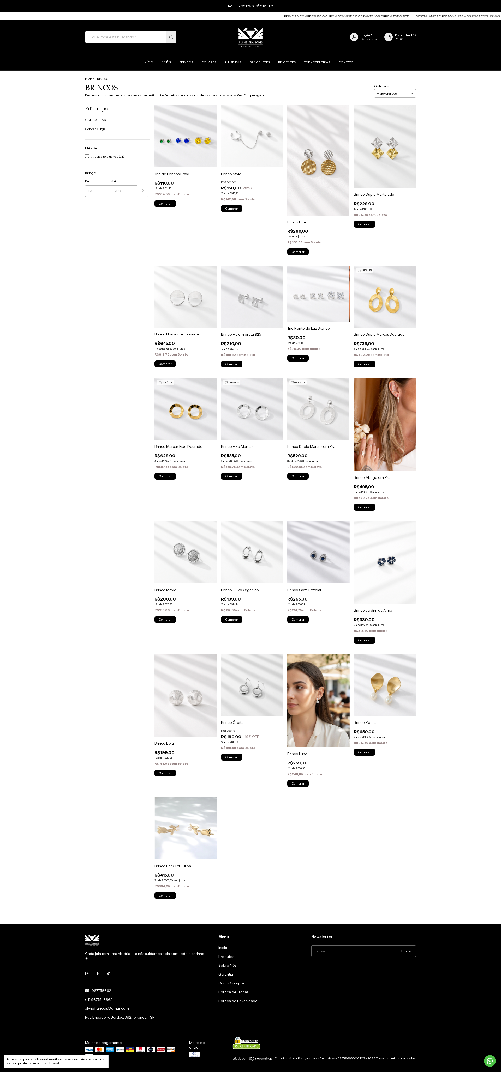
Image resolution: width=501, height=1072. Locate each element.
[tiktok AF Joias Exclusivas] (108, 973)
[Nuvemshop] (252, 1060)
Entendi (54, 1063)
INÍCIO (148, 62)
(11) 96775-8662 (98, 999)
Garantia (225, 974)
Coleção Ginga (95, 129)
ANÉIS (166, 62)
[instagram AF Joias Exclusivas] (87, 973)
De (87, 181)
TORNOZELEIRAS (317, 62)
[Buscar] (171, 37)
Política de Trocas (233, 992)
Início (88, 79)
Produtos (226, 956)
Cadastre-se (369, 39)
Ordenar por (383, 86)
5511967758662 (98, 990)
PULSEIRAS (233, 62)
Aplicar (142, 191)
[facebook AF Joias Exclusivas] (97, 973)
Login (365, 35)
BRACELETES (260, 62)
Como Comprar (231, 983)
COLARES (208, 62)
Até (113, 181)
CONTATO (346, 62)
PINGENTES (287, 62)
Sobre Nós (227, 965)
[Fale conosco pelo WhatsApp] (490, 1061)
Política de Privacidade (238, 1001)
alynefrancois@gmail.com (107, 1008)
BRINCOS (186, 62)
